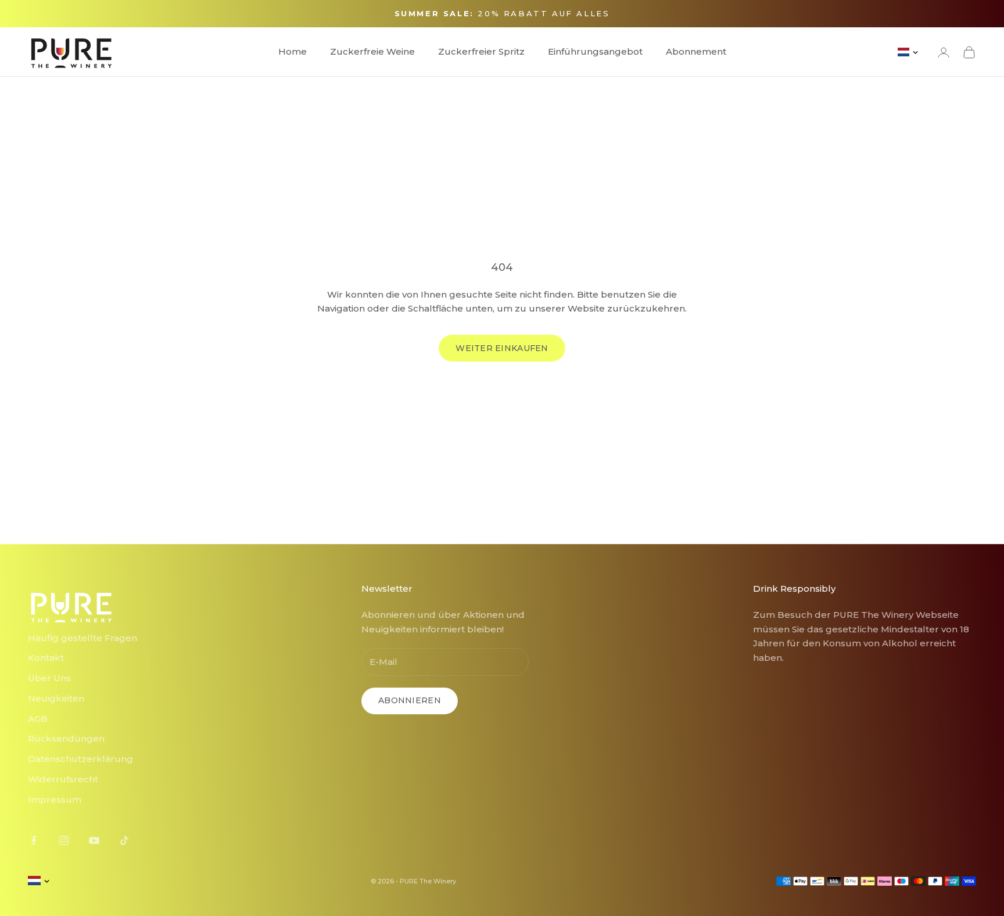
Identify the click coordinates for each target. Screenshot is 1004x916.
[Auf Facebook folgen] (34, 840)
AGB (38, 718)
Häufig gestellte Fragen (82, 637)
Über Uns (49, 678)
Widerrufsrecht (63, 779)
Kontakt (46, 657)
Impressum (54, 799)
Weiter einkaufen (502, 348)
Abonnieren (409, 700)
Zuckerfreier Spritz (481, 51)
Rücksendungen (66, 738)
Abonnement (696, 51)
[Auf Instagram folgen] (64, 840)
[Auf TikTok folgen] (124, 840)
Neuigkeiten (56, 698)
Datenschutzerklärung (80, 758)
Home (292, 51)
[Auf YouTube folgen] (94, 840)
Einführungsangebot (595, 51)
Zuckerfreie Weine (372, 51)
